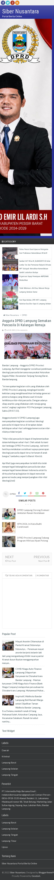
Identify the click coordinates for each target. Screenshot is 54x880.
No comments (22, 330)
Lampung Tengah (10, 774)
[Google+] (12, 3)
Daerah (5, 750)
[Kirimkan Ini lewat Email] (37, 493)
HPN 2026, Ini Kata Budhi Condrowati (29, 525)
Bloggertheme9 (46, 872)
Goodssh (36, 876)
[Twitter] (8, 3)
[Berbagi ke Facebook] (19, 493)
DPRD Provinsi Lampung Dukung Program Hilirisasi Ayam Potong (33, 539)
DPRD (13, 494)
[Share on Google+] (31, 493)
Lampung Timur (9, 841)
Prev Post (11, 561)
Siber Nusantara (17, 872)
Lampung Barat (9, 762)
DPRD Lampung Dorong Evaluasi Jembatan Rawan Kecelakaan (33, 511)
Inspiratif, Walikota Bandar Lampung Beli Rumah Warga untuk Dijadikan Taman (29, 700)
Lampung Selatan (10, 768)
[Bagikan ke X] (25, 493)
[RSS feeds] (17, 3)
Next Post (43, 561)
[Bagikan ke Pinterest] (43, 493)
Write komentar (39, 575)
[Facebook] (3, 3)
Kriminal (6, 756)
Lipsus (5, 847)
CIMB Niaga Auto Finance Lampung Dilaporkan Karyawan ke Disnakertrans (29, 672)
